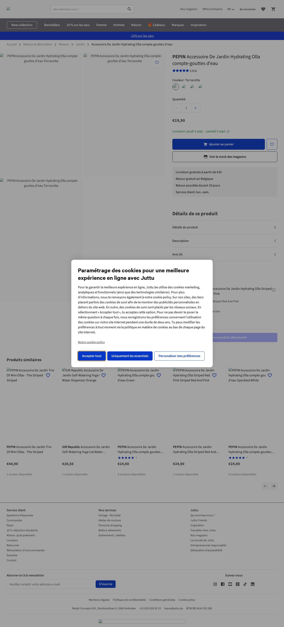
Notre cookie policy (91, 342)
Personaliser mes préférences (179, 356)
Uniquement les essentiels (129, 356)
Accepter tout (91, 356)
